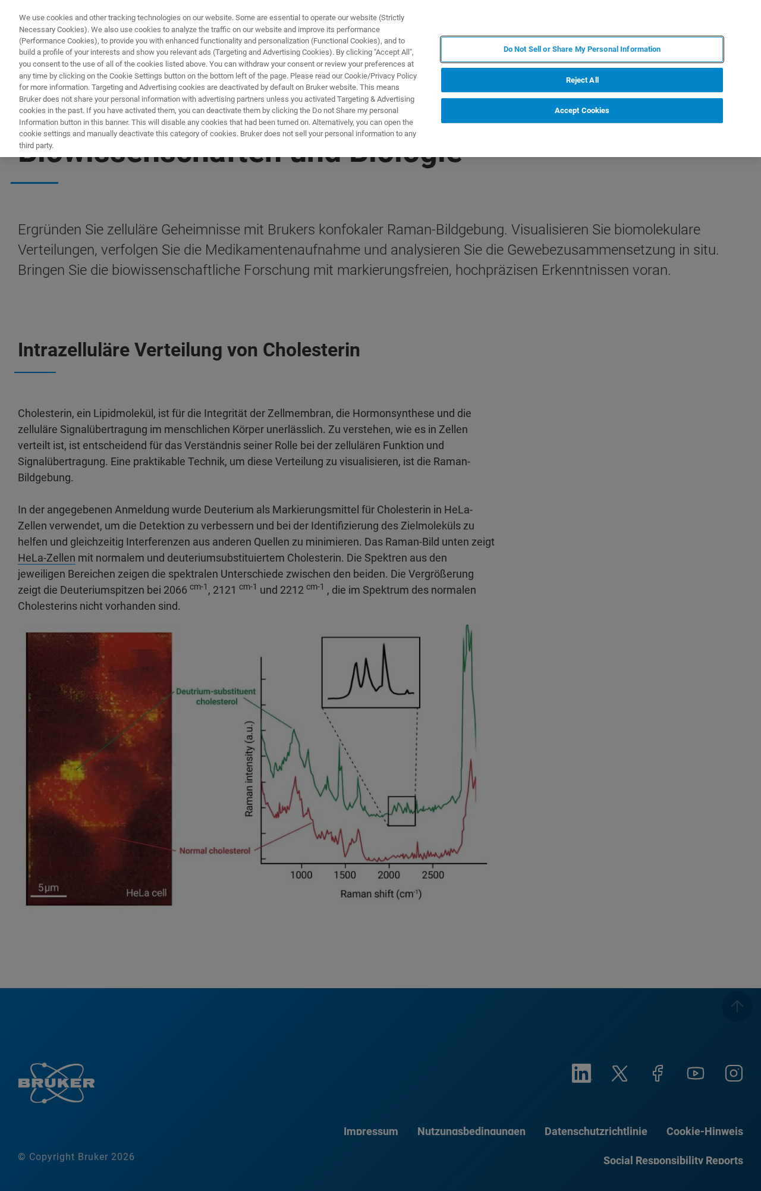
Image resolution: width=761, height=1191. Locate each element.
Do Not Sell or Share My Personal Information (582, 49)
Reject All (582, 80)
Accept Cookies (582, 110)
